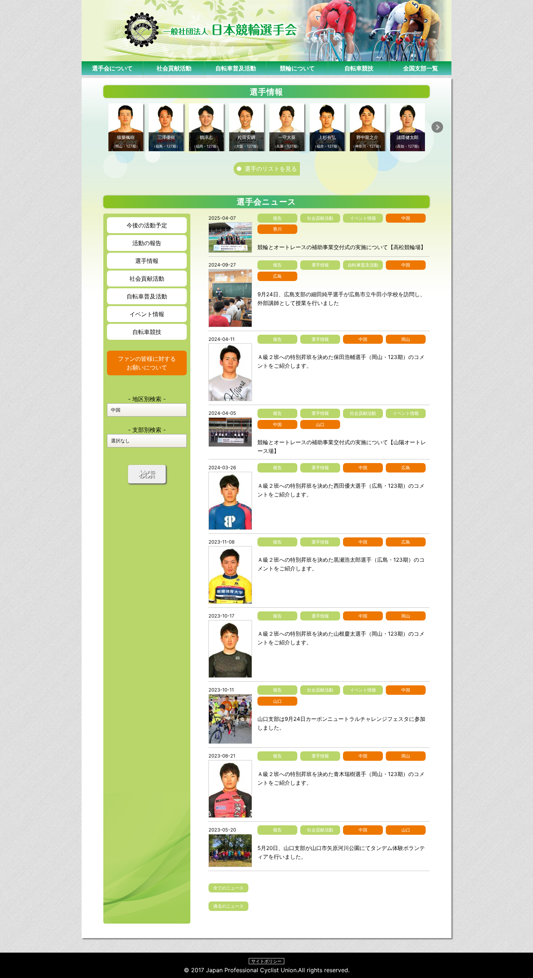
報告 (277, 218)
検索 (147, 474)
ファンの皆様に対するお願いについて (147, 363)
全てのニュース (228, 888)
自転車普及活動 (235, 68)
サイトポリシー (266, 961)
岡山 (405, 339)
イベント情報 (146, 314)
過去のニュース (228, 906)
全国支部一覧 (420, 68)
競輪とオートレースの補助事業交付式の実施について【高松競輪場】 (341, 247)
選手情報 (146, 260)
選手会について (112, 68)
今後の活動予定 (147, 225)
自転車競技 (358, 68)
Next (437, 127)
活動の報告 (146, 243)
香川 (277, 229)
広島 (277, 276)
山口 (320, 424)
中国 (405, 218)
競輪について (297, 68)
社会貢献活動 (174, 68)
